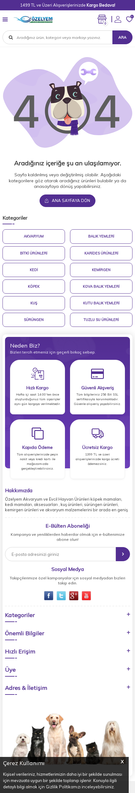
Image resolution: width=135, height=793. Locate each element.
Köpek (34, 286)
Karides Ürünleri (101, 253)
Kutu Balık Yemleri (101, 303)
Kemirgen (101, 270)
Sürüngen (34, 319)
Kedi (34, 270)
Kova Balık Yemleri (101, 286)
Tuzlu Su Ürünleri (101, 319)
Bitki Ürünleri (33, 253)
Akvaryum (34, 236)
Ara (122, 37)
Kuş (33, 303)
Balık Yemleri (101, 236)
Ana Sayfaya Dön (70, 200)
